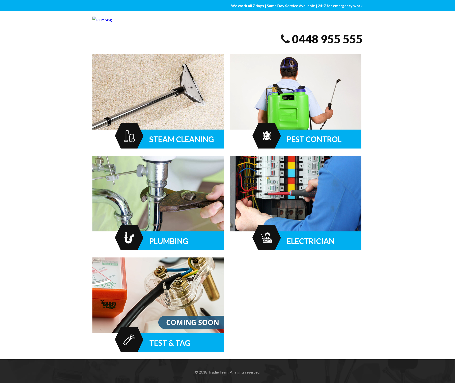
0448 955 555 (327, 39)
